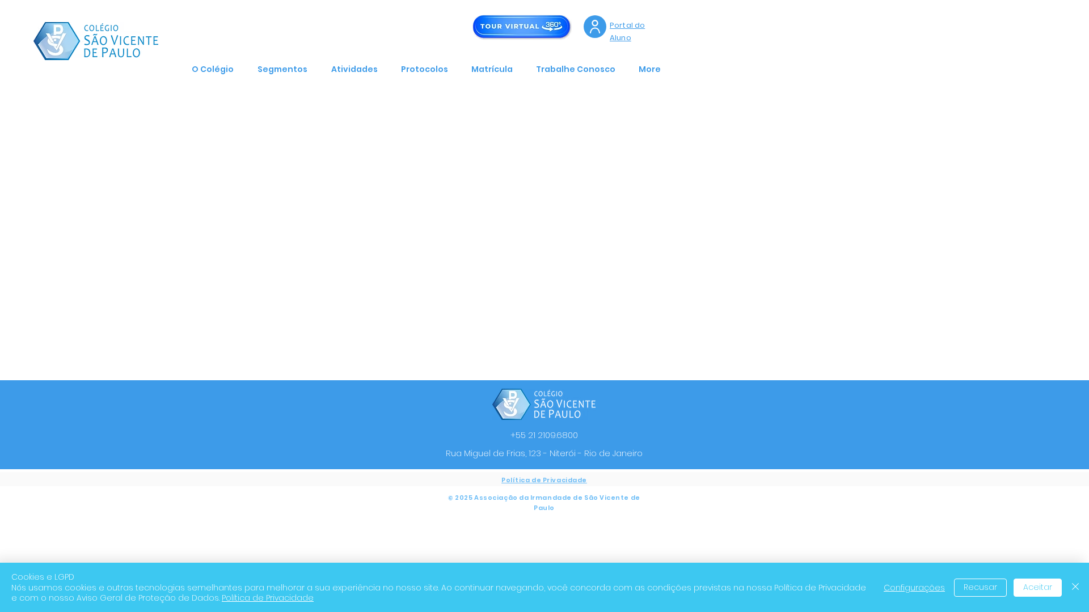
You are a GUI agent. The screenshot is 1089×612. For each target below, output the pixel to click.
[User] (595, 26)
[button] (216, 69)
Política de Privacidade (268, 598)
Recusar (980, 587)
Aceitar (1037, 587)
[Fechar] (1075, 587)
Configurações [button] (914, 587)
